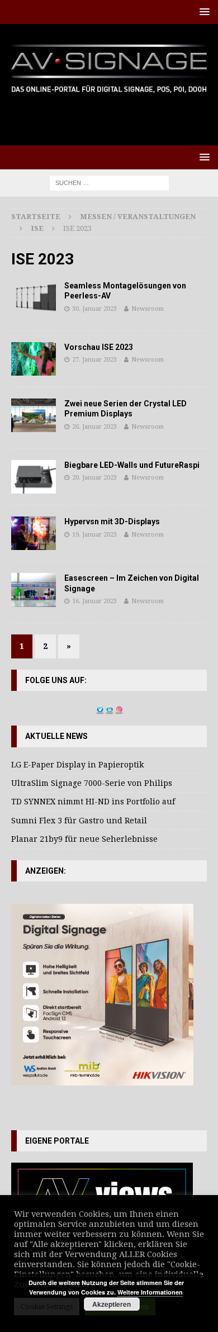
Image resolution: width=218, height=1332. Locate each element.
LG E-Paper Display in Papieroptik (77, 764)
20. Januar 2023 (94, 477)
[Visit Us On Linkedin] (109, 708)
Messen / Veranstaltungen (138, 216)
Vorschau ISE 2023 (98, 347)
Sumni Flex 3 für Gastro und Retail (79, 820)
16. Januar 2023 (94, 601)
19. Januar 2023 (94, 534)
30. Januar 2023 (94, 308)
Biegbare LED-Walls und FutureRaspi (132, 465)
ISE (37, 228)
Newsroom (147, 308)
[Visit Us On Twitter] (100, 708)
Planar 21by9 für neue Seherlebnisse (84, 839)
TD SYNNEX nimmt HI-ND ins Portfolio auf (93, 801)
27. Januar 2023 (94, 359)
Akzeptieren (111, 1304)
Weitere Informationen (150, 1292)
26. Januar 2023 (94, 426)
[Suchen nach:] (109, 182)
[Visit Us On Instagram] (119, 708)
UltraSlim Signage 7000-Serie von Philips (91, 783)
